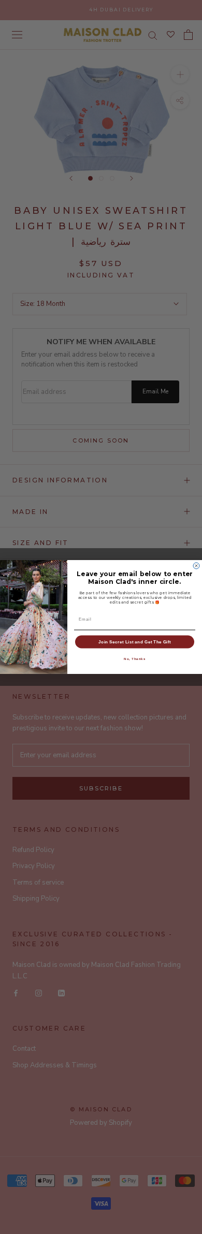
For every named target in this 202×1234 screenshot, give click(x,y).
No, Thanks (135, 658)
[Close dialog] (196, 566)
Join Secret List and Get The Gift (134, 641)
